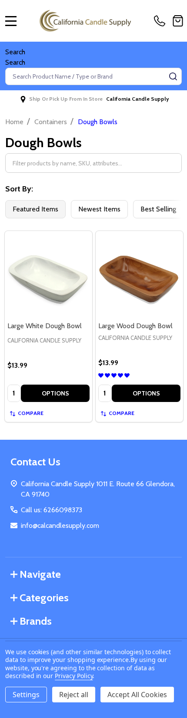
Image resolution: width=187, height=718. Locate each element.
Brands (36, 621)
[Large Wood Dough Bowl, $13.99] (139, 275)
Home (14, 122)
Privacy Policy (74, 676)
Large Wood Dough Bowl (135, 326)
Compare (30, 413)
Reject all (73, 694)
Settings (26, 694)
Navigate (40, 574)
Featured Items (35, 209)
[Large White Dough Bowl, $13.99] (48, 275)
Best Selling (158, 209)
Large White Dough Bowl (44, 326)
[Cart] (178, 21)
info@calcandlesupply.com (60, 525)
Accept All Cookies (137, 694)
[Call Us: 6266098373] (161, 21)
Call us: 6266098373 (51, 510)
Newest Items (99, 209)
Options (55, 393)
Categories (44, 597)
